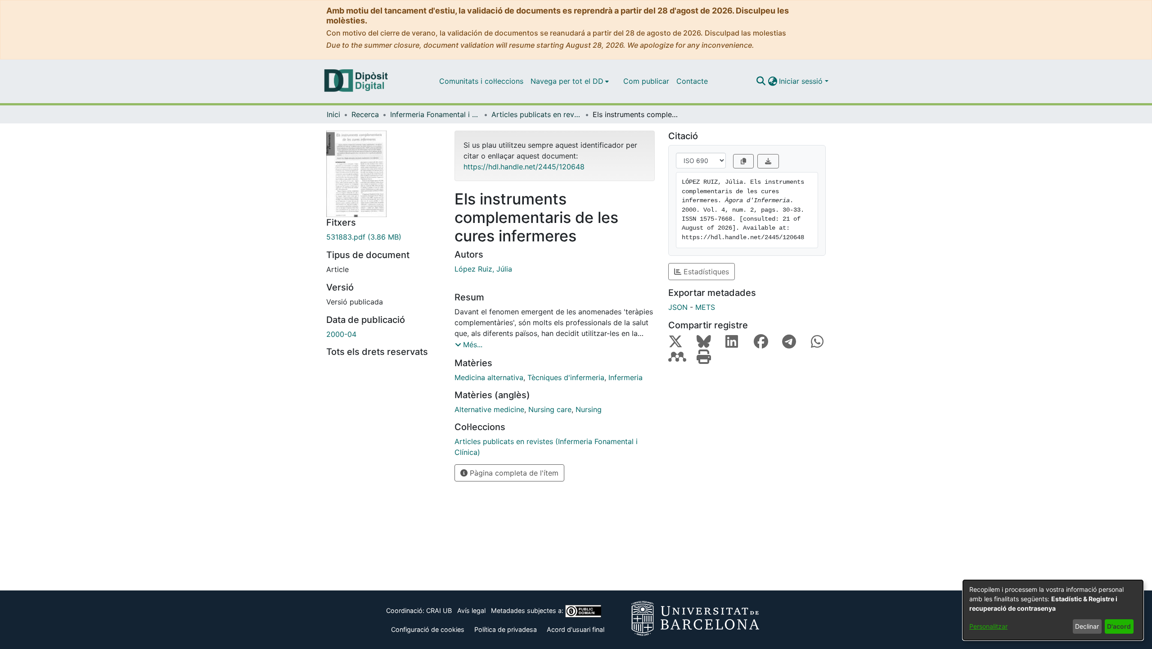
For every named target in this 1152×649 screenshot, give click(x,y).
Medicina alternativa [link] (488, 377)
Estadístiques (705, 271)
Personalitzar (988, 626)
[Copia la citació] (743, 161)
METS (705, 307)
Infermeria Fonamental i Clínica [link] (435, 114)
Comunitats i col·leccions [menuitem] (481, 81)
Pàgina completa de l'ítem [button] (513, 472)
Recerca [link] (365, 114)
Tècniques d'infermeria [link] (565, 377)
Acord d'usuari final (575, 629)
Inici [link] (333, 114)
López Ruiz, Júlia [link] (483, 268)
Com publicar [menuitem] (646, 81)
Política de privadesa (505, 629)
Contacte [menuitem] (692, 81)
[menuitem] (570, 81)
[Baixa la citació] (768, 161)
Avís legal (471, 610)
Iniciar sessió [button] (802, 81)
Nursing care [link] (550, 409)
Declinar (1087, 626)
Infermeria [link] (625, 377)
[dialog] (1053, 610)
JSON (678, 307)
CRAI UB (439, 610)
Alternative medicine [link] (489, 409)
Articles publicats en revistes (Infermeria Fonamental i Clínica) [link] (536, 114)
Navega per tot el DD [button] (567, 81)
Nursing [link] (589, 409)
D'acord (1119, 626)
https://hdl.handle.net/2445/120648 (524, 166)
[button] (760, 81)
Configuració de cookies (427, 629)
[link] (383, 236)
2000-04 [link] (341, 334)
